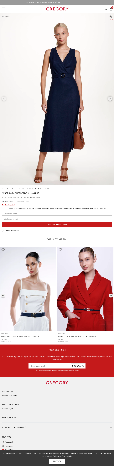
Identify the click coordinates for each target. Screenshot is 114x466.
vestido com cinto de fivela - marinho (38, 189)
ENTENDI (57, 461)
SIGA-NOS (6, 437)
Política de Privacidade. (62, 456)
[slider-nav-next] (110, 99)
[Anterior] (3, 296)
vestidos (23, 189)
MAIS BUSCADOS (9, 418)
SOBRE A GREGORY (10, 405)
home (4, 189)
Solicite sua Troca (9, 396)
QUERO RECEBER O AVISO (57, 225)
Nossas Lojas (7, 409)
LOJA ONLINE (8, 392)
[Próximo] (111, 296)
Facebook (9, 442)
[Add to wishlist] (3, 249)
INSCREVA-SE (78, 366)
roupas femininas (13, 189)
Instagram (9, 446)
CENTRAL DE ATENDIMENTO (14, 427)
